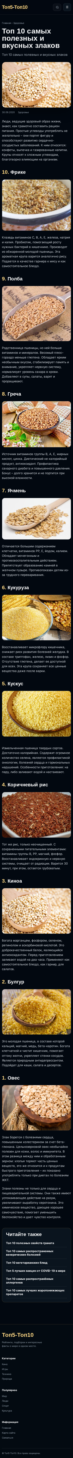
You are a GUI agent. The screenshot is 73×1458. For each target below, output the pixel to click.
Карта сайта (8, 1432)
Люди (5, 1400)
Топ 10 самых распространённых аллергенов (29, 1280)
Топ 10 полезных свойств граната (30, 1243)
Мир (4, 1396)
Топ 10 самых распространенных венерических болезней (29, 1253)
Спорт (5, 1405)
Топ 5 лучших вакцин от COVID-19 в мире (35, 1270)
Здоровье (18, 23)
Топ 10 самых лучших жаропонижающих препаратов (35, 1292)
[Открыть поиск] (57, 7)
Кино (5, 1364)
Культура (7, 1410)
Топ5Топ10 (15, 7)
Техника (6, 1374)
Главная (6, 23)
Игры (5, 1369)
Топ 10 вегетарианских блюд (26, 1262)
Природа (7, 1378)
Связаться (7, 1437)
